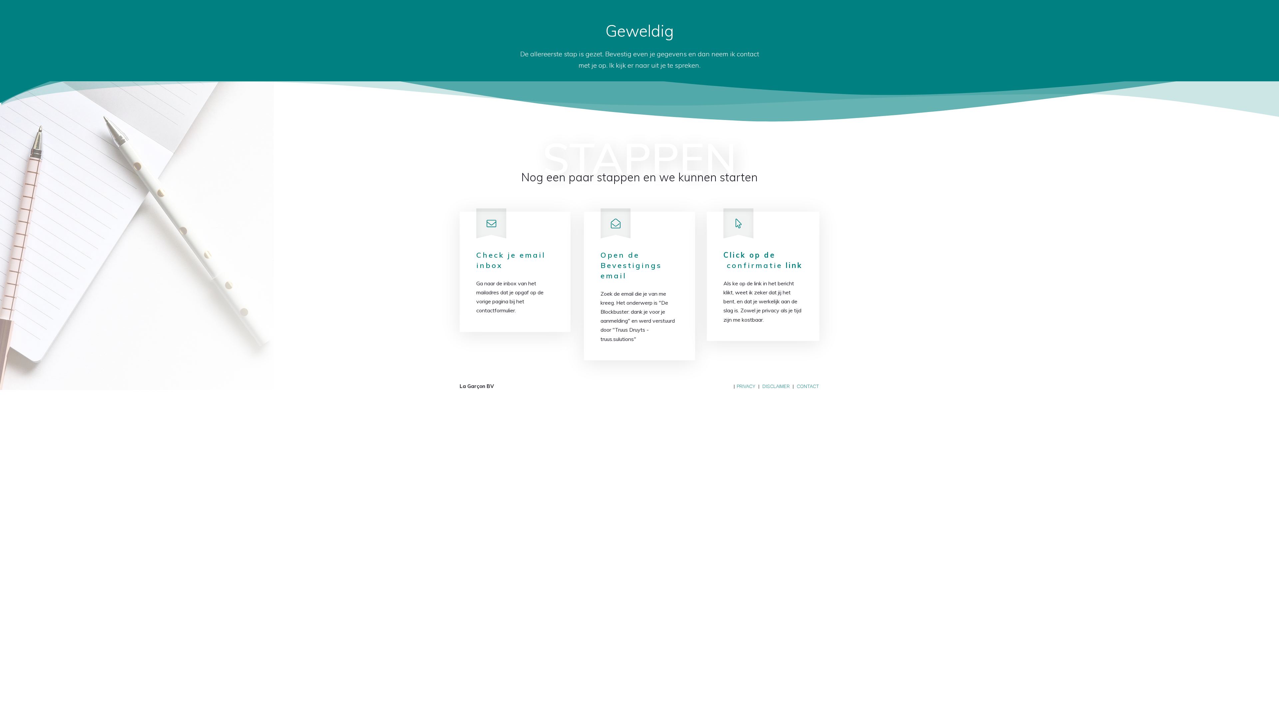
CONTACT (808, 386)
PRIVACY (746, 386)
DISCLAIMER (776, 386)
